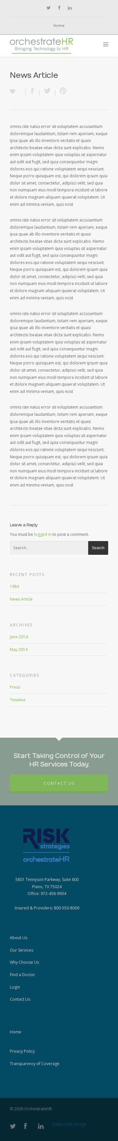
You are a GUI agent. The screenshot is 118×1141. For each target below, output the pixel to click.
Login (15, 987)
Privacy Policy (22, 1051)
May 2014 (19, 649)
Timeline (18, 700)
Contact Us (59, 783)
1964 (14, 586)
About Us (18, 937)
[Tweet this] (47, 93)
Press (15, 687)
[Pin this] (61, 93)
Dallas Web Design (69, 1124)
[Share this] (32, 93)
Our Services (21, 950)
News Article (21, 599)
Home (59, 26)
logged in (42, 534)
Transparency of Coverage (34, 1063)
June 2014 (19, 637)
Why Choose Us (24, 962)
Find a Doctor (22, 974)
